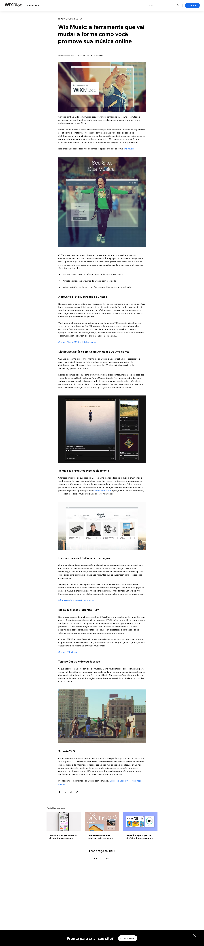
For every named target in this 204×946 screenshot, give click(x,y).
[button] (194, 935)
